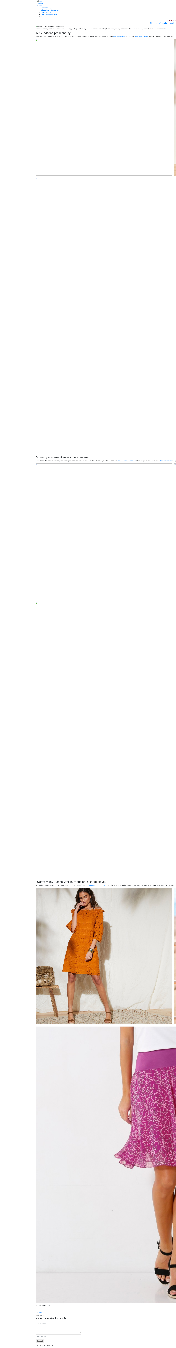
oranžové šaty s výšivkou (98, 885)
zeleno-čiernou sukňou (127, 461)
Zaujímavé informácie (49, 14)
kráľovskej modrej (141, 36)
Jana (40, 1312)
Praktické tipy (46, 12)
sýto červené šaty (119, 36)
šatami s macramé (165, 461)
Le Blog (40, 3)
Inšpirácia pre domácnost (50, 10)
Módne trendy (46, 8)
